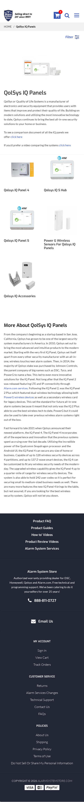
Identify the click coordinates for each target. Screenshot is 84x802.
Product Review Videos (42, 542)
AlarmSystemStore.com (55, 780)
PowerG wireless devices (19, 397)
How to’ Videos (42, 535)
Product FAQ (42, 521)
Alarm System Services (42, 548)
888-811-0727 (45, 600)
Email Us (45, 621)
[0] (57, 15)
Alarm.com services (16, 388)
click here (16, 136)
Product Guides (42, 528)
